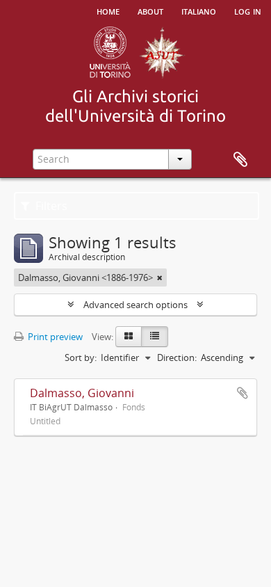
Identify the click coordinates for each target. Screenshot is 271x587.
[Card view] (128, 336)
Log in (247, 10)
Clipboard (240, 160)
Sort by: (81, 357)
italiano (198, 10)
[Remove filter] (160, 277)
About (150, 10)
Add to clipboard (242, 393)
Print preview (54, 336)
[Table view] (154, 336)
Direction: (177, 357)
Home (108, 10)
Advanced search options (135, 304)
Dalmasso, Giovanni (82, 393)
